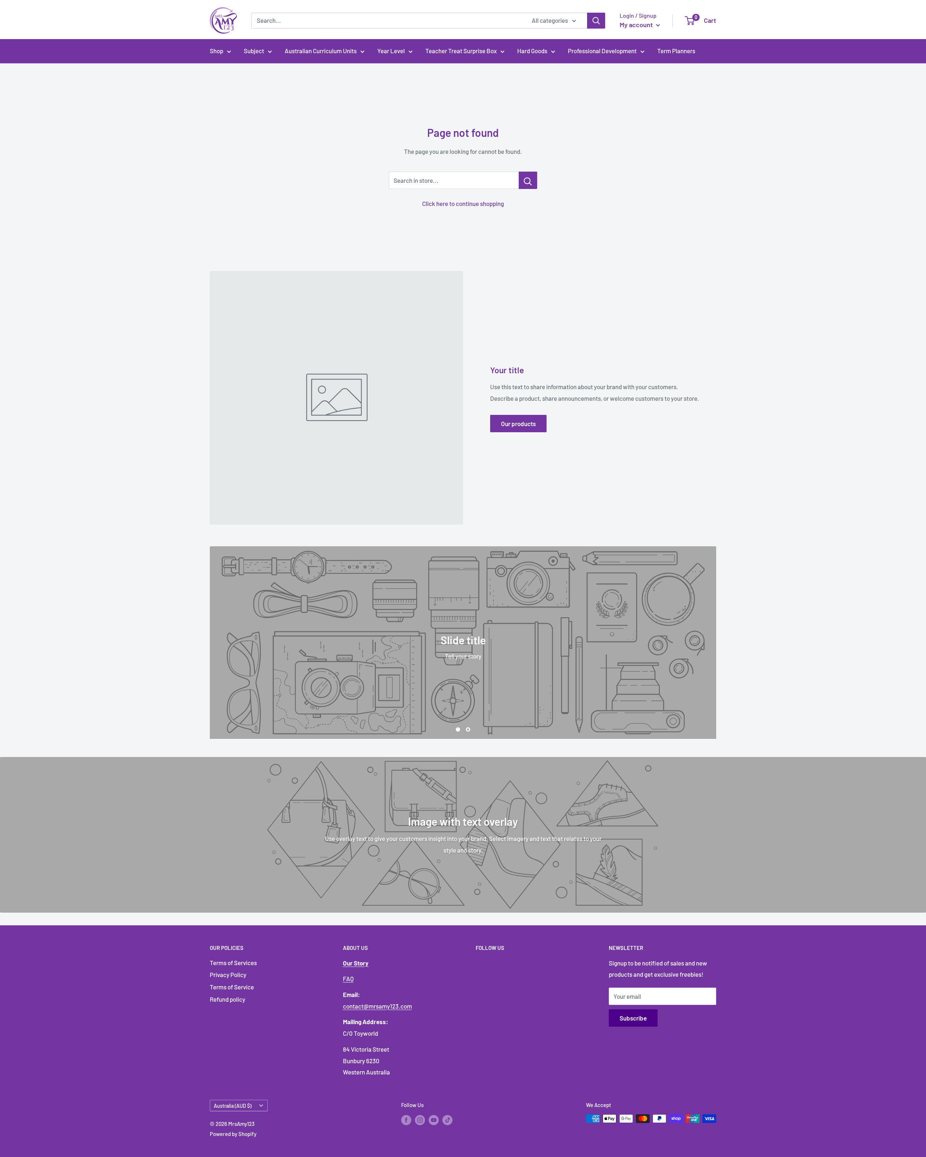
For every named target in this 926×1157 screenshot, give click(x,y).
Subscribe (633, 1018)
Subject (254, 50)
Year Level (391, 50)
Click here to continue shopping (463, 203)
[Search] (596, 21)
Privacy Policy (228, 974)
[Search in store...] (528, 180)
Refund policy (227, 999)
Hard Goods (532, 50)
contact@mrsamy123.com (377, 1006)
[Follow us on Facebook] (406, 1119)
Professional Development (602, 50)
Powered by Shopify (233, 1134)
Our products (518, 423)
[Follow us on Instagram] (420, 1119)
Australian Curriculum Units (321, 50)
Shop (216, 50)
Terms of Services (233, 962)
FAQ (348, 978)
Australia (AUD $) (232, 1106)
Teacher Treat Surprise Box (461, 50)
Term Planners (676, 50)
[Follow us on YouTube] (434, 1119)
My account (637, 25)
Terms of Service (232, 986)
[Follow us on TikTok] (447, 1119)
